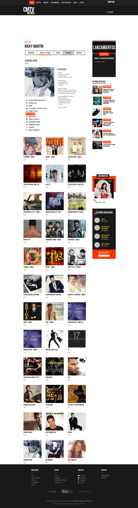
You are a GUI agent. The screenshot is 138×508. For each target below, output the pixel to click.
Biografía (31, 53)
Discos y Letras (45, 53)
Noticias (45, 3)
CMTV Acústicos (66, 3)
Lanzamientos (55, 3)
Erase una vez (59, 482)
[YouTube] (108, 2)
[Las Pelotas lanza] (97, 145)
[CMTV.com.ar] (30, 10)
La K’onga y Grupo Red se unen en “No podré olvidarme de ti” (108, 124)
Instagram (83, 478)
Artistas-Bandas (36, 478)
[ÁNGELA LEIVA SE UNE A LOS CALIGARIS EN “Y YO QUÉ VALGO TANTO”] (97, 90)
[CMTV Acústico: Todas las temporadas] (111, 47)
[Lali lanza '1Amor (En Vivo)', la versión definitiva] (97, 134)
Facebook (83, 480)
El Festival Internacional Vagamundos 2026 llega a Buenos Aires (109, 102)
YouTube (82, 475)
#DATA (75, 3)
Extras (81, 3)
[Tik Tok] (112, 1)
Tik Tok (82, 482)
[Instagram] (110, 2)
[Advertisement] (69, 27)
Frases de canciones (60, 480)
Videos (58, 53)
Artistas (38, 3)
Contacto (104, 478)
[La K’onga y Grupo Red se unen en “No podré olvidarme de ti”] (97, 123)
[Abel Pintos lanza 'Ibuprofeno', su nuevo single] (97, 112)
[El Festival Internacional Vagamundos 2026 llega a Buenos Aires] (97, 101)
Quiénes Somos (105, 475)
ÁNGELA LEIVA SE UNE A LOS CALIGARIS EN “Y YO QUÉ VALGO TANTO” (108, 91)
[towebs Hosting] (52, 491)
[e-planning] (84, 491)
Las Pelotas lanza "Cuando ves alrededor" (109, 145)
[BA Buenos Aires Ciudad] (67, 491)
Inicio (31, 3)
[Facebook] (113, 2)
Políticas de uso (88, 501)
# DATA (56, 475)
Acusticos (57, 478)
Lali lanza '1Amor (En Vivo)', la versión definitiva (109, 134)
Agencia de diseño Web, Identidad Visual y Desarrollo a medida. (70, 503)
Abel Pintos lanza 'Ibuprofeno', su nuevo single (108, 113)
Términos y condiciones (78, 501)
